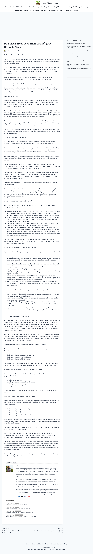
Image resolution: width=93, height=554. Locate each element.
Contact (53, 544)
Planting (44, 7)
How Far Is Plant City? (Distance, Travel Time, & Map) (78, 53)
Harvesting (27, 10)
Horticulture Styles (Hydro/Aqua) (67, 10)
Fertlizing (76, 7)
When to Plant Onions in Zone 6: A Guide (17, 504)
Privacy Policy (62, 544)
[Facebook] (25, 496)
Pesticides (52, 10)
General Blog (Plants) (55, 7)
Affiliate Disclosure (21, 7)
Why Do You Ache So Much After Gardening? (18, 508)
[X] (22, 496)
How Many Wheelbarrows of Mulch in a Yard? (77, 76)
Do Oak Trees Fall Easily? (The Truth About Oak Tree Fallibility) (15, 531)
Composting (68, 7)
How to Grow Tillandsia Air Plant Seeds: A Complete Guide (21, 516)
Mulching (44, 10)
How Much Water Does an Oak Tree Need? (76, 43)
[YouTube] (28, 496)
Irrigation (36, 10)
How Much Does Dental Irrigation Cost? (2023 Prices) (48, 531)
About (12, 7)
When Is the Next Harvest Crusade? (74, 73)
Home (7, 7)
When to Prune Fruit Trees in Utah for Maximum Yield (20, 512)
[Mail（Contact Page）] (19, 496)
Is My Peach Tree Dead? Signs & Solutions (76, 56)
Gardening (84, 7)
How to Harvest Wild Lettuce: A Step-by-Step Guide (78, 50)
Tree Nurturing (34, 7)
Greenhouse (18, 10)
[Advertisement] (46, 23)
